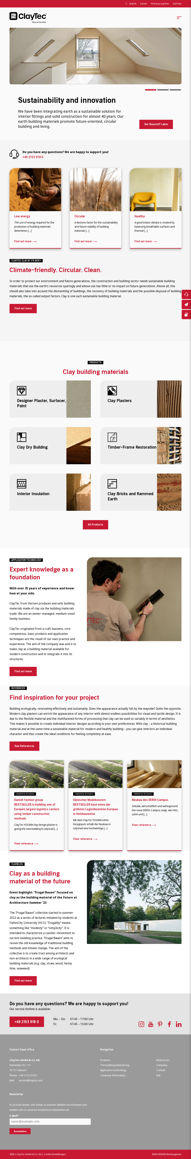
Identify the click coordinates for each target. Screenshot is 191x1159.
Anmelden (20, 1131)
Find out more (23, 308)
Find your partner (160, 3)
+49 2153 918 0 (33, 157)
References (163, 1060)
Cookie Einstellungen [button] (55, 1154)
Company (161, 1065)
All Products (95, 524)
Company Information (113, 1075)
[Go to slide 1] (150, 90)
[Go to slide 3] (175, 90)
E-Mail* (14, 1115)
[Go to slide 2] (163, 90)
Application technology (113, 1070)
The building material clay (115, 1065)
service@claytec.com (31, 1080)
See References (24, 746)
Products (105, 1060)
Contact (160, 1070)
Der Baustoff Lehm (156, 124)
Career (143, 3)
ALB (158, 1075)
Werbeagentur (173, 1154)
